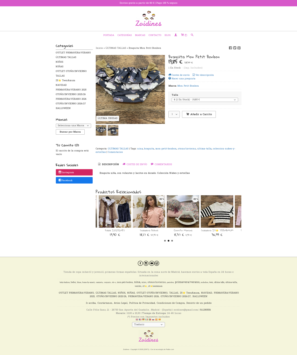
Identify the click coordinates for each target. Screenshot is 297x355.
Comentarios (115, 152)
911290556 (205, 310)
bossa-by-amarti (88, 282)
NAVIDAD (61, 85)
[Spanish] (156, 320)
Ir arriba (91, 303)
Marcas (140, 35)
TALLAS (60, 76)
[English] (137, 320)
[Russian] (153, 320)
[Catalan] (159, 320)
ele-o (114, 282)
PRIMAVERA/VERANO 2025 (71, 90)
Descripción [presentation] (110, 164)
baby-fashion (65, 282)
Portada (108, 35)
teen (211, 282)
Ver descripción (205, 75)
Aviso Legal (120, 303)
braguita (149, 148)
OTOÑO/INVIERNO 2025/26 (71, 94)
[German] (143, 320)
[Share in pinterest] (239, 48)
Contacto (154, 35)
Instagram (68, 172)
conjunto (107, 282)
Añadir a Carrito (200, 114)
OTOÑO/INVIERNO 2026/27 (71, 103)
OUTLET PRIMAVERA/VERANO (73, 52)
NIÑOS (59, 62)
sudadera (204, 282)
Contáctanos (104, 303)
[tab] (108, 164)
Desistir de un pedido (199, 303)
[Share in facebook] (230, 48)
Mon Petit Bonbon (188, 86)
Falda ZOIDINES (115, 230)
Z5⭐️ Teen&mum (65, 80)
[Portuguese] (150, 320)
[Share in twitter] (235, 48)
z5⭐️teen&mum (155, 286)
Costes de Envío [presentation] (136, 164)
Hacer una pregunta (183, 78)
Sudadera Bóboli (149, 230)
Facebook (67, 180)
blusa (79, 282)
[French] (140, 320)
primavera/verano (187, 282)
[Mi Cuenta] (176, 35)
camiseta (99, 282)
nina (140, 148)
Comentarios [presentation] (163, 164)
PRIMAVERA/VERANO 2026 (71, 99)
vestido (138, 286)
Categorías (124, 35)
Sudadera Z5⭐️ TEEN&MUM (217, 230)
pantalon (170, 282)
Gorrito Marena (183, 230)
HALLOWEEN (63, 108)
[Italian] (146, 320)
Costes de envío (181, 75)
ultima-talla (204, 148)
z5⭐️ (144, 286)
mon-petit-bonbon (166, 148)
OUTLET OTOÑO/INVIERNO (71, 71)
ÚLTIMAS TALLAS (66, 57)
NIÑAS (59, 66)
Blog (168, 35)
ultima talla (219, 282)
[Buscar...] (192, 35)
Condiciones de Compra (171, 303)
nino (144, 282)
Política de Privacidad (142, 303)
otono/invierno (187, 148)
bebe (73, 282)
